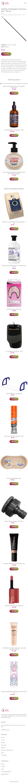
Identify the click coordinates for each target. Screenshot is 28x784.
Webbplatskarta (5, 774)
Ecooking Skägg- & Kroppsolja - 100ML (14, 130)
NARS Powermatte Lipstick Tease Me (14, 605)
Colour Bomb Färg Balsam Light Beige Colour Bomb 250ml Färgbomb (14, 173)
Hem (2, 13)
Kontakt (3, 766)
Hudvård (3, 747)
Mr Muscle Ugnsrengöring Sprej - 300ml (14, 436)
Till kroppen (4, 755)
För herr (3, 740)
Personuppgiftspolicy (6, 771)
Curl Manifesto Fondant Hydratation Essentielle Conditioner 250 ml (14, 648)
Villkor (2, 769)
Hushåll (14, 44)
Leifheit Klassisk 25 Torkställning (14, 393)
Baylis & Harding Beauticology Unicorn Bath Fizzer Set (14, 692)
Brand (2, 737)
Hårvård (3, 742)
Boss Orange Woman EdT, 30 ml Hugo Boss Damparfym (14, 87)
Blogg (2, 764)
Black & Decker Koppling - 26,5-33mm (14, 521)
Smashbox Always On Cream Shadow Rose (14, 563)
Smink (2, 752)
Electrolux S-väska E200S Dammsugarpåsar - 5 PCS (14, 222)
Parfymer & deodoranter (7, 750)
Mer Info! (6, 54)
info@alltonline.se (5, 729)
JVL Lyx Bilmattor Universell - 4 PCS (14, 351)
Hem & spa (9, 44)
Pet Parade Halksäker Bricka (14, 478)
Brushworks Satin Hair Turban (14, 309)
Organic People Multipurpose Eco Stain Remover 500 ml (14, 266)
